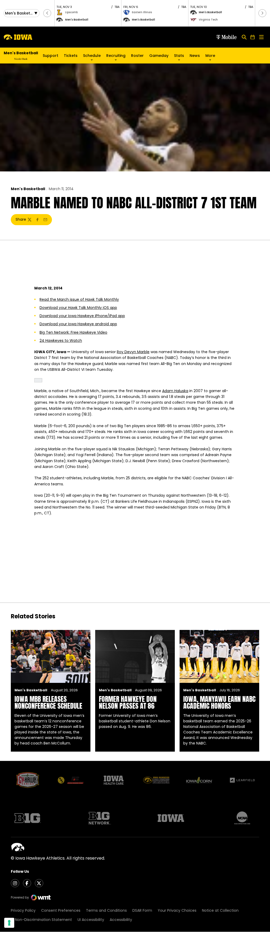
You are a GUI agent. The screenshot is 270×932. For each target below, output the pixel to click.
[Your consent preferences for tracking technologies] (9, 923)
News (195, 55)
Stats (179, 55)
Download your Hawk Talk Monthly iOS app (78, 307)
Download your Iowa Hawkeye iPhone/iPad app (82, 315)
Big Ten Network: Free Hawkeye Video (73, 332)
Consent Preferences (60, 910)
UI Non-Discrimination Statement (41, 919)
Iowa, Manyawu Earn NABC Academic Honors (219, 702)
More (210, 55)
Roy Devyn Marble (133, 351)
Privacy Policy (23, 910)
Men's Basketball (28, 188)
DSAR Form (142, 910)
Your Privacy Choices (177, 910)
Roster (137, 55)
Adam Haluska (175, 390)
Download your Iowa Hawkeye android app (78, 324)
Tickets (71, 55)
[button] (47, 13)
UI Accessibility (91, 919)
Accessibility (121, 919)
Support (50, 55)
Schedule (92, 55)
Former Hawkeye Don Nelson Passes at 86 (128, 702)
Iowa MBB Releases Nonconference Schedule (48, 702)
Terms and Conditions (106, 910)
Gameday (158, 55)
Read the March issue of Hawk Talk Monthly (79, 299)
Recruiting (116, 55)
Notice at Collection (220, 910)
